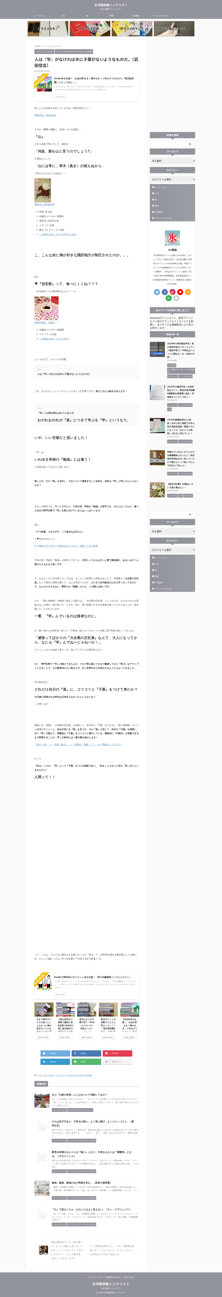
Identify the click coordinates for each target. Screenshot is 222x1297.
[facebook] (165, 292)
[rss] (169, 298)
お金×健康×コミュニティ (111, 1288)
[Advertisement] (172, 85)
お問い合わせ (129, 1277)
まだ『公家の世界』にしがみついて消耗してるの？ (79, 1094)
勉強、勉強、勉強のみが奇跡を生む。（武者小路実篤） (82, 1182)
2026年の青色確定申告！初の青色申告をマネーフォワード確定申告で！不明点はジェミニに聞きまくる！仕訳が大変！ (181, 350)
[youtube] (180, 292)
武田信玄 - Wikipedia (45, 115)
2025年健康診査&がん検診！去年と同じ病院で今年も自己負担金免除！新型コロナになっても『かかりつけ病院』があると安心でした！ (181, 426)
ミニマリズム (39, 15)
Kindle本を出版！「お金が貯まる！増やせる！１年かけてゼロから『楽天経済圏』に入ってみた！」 (129, 1028)
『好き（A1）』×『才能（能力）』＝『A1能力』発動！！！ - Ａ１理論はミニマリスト (78, 744)
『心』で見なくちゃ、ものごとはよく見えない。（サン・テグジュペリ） (92, 1209)
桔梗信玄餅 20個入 (44, 322)
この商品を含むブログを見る (54, 338)
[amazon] (188, 292)
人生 (63, 15)
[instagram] (172, 292)
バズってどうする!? (160, 15)
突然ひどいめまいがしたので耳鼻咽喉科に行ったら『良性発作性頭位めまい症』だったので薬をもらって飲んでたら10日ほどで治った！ (181, 458)
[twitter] (157, 292)
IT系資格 (135, 15)
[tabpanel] (43, 1023)
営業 (111, 15)
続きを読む (44, 1037)
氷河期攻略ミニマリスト (111, 5)
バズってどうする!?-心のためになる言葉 (74, 1075)
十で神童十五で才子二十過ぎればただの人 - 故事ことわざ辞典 (66, 545)
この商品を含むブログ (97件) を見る (57, 234)
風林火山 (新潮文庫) (44, 204)
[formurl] (176, 298)
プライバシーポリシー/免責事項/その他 (104, 1277)
